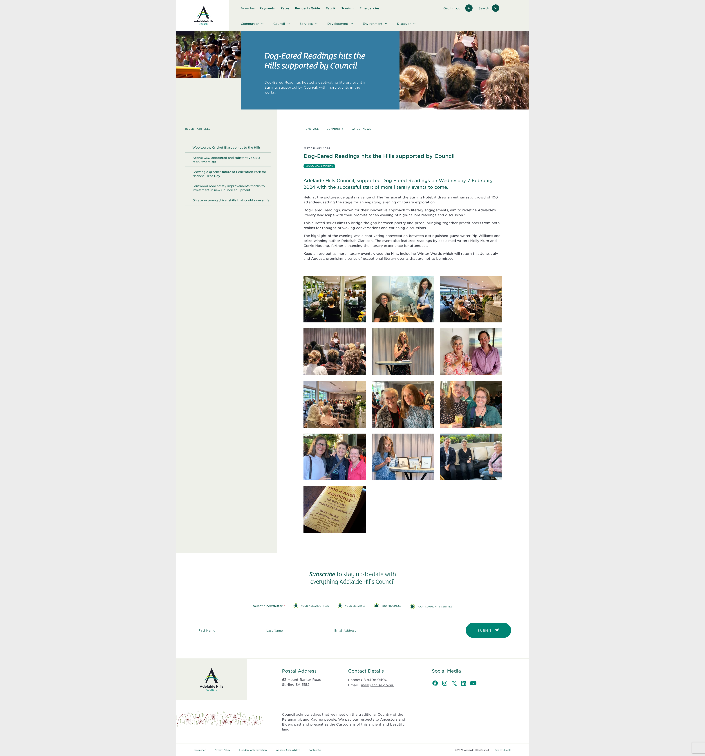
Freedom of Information (253, 749)
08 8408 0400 (374, 680)
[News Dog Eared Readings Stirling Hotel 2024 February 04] (471, 299)
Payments (267, 8)
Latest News (361, 128)
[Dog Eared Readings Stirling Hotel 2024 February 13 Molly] (403, 351)
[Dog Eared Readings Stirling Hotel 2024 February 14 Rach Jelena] (403, 299)
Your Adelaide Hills (315, 605)
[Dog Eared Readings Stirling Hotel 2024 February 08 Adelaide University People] (471, 457)
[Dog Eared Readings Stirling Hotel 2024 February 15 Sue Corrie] (403, 404)
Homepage (311, 128)
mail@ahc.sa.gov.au (377, 685)
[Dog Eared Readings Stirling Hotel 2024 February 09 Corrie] (403, 457)
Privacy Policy (222, 749)
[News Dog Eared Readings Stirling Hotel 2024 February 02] (334, 404)
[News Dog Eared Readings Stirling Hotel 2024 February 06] (334, 299)
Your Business (391, 605)
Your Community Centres (434, 606)
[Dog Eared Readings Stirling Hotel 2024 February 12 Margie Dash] (471, 351)
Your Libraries (355, 605)
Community (335, 128)
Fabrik (331, 8)
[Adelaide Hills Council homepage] (203, 15)
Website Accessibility (288, 749)
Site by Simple (503, 749)
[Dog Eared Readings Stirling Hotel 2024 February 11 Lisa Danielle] (471, 404)
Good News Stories (319, 166)
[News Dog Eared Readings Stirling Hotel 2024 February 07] (334, 509)
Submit (485, 630)
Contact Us (315, 749)
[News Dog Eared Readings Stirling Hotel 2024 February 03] (334, 351)
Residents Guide (307, 8)
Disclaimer (200, 749)
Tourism (347, 8)
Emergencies (369, 8)
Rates (285, 8)
